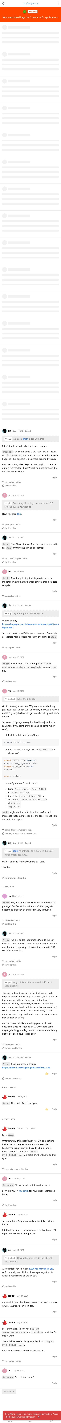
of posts (29, 3)
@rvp (11, 1135)
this (19, 513)
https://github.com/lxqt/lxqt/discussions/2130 (26, 1067)
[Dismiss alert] (38, 1417)
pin (9, 503)
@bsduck (7, 451)
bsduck (11, 699)
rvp (9, 439)
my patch (24, 1190)
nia (7, 940)
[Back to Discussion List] (3, 3)
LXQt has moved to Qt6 (41, 1268)
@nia (8, 547)
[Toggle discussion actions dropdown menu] (58, 3)
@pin (25, 438)
